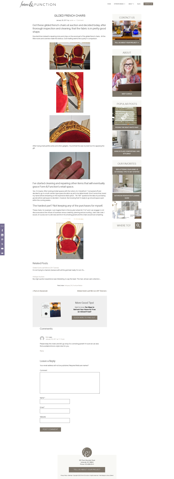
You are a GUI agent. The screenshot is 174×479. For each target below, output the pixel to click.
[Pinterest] (2, 239)
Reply (42, 351)
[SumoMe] (2, 253)
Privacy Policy (64, 475)
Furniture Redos (77, 285)
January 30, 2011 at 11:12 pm (55, 339)
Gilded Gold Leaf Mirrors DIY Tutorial (46, 268)
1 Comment (79, 20)
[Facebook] (2, 230)
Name (42, 398)
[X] (2, 244)
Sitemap (70, 475)
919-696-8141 (89, 464)
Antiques (67, 285)
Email (42, 407)
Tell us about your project (87, 469)
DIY (71, 285)
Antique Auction (38, 277)
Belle (47, 337)
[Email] (2, 248)
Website (43, 417)
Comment (43, 370)
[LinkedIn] (2, 235)
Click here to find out (84, 317)
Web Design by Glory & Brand (106, 475)
